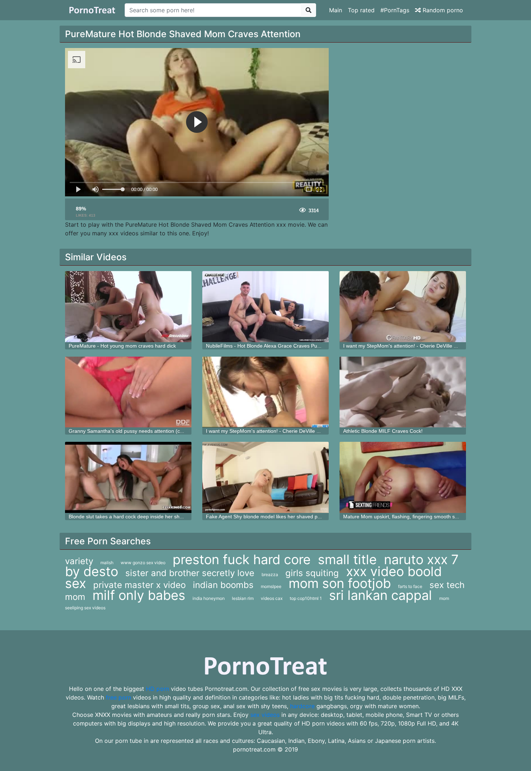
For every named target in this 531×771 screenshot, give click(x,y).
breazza (270, 574)
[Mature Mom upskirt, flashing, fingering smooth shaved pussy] (403, 477)
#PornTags (394, 10)
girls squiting (312, 573)
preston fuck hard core (242, 559)
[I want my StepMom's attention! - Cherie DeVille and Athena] (403, 306)
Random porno (442, 10)
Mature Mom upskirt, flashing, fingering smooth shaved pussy (413, 516)
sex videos (265, 714)
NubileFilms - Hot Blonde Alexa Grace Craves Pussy (265, 346)
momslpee (271, 586)
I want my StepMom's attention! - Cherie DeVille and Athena (411, 346)
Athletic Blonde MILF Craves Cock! (383, 431)
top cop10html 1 (306, 598)
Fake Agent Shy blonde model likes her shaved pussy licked (274, 516)
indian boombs (223, 585)
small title (347, 559)
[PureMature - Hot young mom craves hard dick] (128, 306)
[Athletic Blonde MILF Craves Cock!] (403, 392)
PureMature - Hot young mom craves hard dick (122, 346)
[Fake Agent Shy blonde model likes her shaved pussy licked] (265, 477)
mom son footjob (340, 583)
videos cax (271, 598)
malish (106, 562)
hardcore (302, 706)
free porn (118, 697)
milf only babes (138, 595)
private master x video (139, 585)
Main (335, 10)
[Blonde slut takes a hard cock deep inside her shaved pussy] (128, 477)
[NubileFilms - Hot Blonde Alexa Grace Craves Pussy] (265, 306)
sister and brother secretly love (189, 573)
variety (79, 561)
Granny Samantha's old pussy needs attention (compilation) (137, 431)
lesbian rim (243, 598)
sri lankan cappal (380, 595)
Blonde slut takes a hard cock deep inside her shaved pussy (137, 516)
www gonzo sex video (143, 562)
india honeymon (209, 598)
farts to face (410, 586)
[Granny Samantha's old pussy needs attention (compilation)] (128, 392)
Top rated (361, 10)
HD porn (157, 688)
